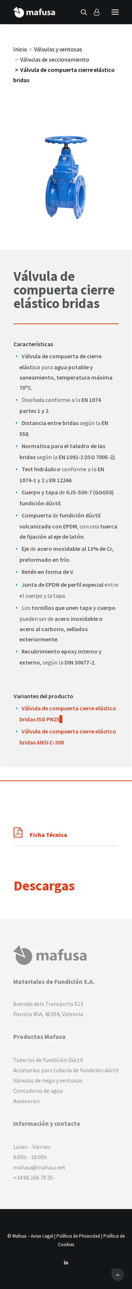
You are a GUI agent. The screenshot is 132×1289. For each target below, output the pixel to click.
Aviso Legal (42, 1236)
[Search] (80, 12)
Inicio (20, 49)
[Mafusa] (34, 12)
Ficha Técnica (48, 834)
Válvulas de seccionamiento (54, 59)
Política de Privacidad (78, 1236)
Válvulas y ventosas (58, 49)
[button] (115, 12)
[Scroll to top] (117, 1274)
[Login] (93, 12)
